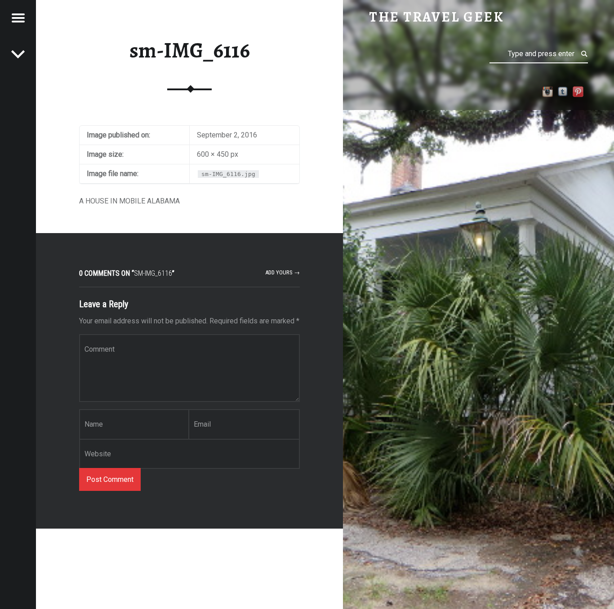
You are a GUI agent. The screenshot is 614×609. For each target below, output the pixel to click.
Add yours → (282, 272)
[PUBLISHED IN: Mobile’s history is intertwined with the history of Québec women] (18, 54)
